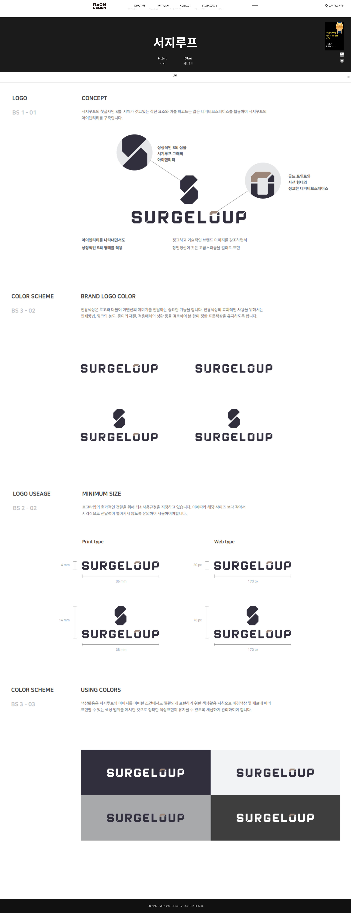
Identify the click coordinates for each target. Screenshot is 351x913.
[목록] (348, 77)
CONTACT (185, 5)
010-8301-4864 (336, 5)
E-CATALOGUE (209, 5)
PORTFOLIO (163, 5)
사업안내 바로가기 (330, 45)
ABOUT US (139, 5)
